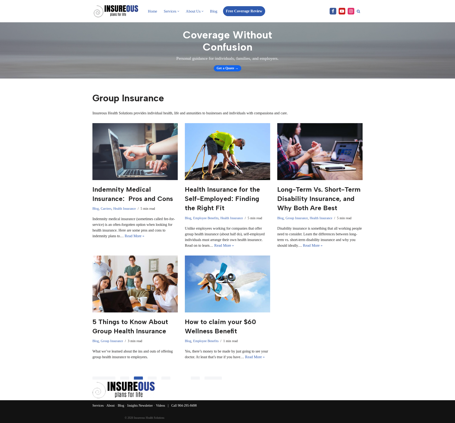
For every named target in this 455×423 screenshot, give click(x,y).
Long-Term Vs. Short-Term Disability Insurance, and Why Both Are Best (318, 198)
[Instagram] (351, 11)
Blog (213, 11)
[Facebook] (333, 11)
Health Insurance (124, 208)
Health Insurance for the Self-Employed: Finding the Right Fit (222, 198)
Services (98, 405)
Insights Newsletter (140, 405)
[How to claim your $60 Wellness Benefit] (227, 284)
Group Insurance (297, 218)
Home (152, 11)
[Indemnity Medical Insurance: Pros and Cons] (135, 151)
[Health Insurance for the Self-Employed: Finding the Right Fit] (227, 151)
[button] (178, 11)
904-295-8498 (187, 405)
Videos (160, 405)
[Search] (358, 11)
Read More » (134, 236)
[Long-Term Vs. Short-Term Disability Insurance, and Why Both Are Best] (320, 151)
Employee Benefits (205, 218)
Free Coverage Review (244, 11)
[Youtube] (342, 11)
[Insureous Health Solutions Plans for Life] (116, 11)
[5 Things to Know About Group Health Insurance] (135, 284)
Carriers (106, 208)
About (110, 405)
